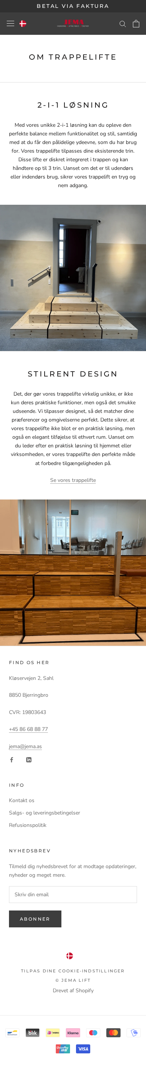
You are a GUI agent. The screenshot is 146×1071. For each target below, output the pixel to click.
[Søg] (122, 23)
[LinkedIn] (28, 759)
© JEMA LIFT (73, 980)
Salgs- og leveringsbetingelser (44, 812)
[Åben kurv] (136, 23)
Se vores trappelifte (73, 480)
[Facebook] (11, 759)
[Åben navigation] (10, 23)
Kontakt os (21, 800)
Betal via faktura (73, 6)
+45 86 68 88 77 (28, 729)
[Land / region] (22, 23)
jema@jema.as (25, 746)
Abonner (35, 919)
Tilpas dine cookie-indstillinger (73, 971)
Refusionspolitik (27, 825)
